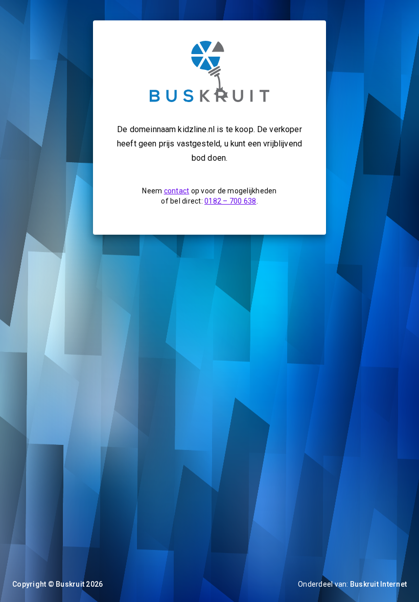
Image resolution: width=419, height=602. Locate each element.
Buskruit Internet (378, 584)
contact (177, 191)
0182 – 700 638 (230, 201)
